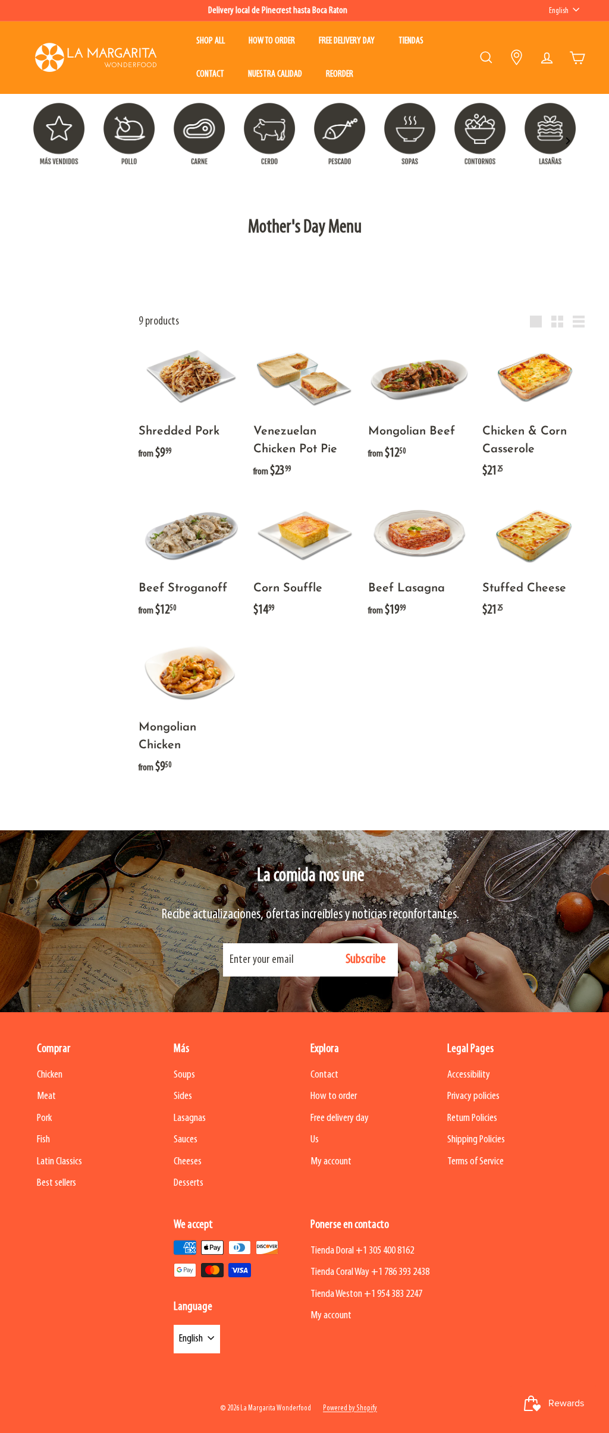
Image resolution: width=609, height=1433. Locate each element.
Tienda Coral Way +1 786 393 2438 (369, 1272)
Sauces (185, 1139)
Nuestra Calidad (275, 74)
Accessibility (468, 1075)
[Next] (567, 141)
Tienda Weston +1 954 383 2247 (366, 1294)
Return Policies (472, 1118)
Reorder (339, 74)
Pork (44, 1118)
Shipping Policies (476, 1139)
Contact (210, 74)
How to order (272, 41)
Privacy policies (473, 1096)
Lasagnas (190, 1118)
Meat (46, 1096)
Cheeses (188, 1161)
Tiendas (410, 41)
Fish (43, 1139)
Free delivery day (347, 41)
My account (330, 1161)
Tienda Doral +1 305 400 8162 (362, 1250)
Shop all (210, 41)
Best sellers (56, 1183)
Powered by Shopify (350, 1408)
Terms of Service (475, 1161)
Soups (184, 1075)
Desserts (188, 1183)
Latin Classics (59, 1161)
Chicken (49, 1075)
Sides (183, 1096)
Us (314, 1139)
